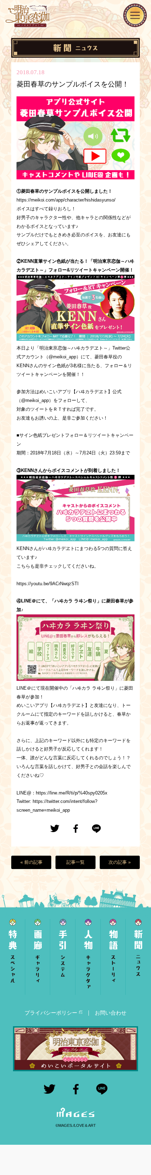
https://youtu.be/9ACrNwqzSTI (48, 583)
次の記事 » (120, 862)
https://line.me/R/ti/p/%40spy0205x (71, 793)
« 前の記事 (31, 862)
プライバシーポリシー (51, 1013)
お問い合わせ (110, 1013)
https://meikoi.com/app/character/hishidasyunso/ (66, 200)
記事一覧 (75, 862)
